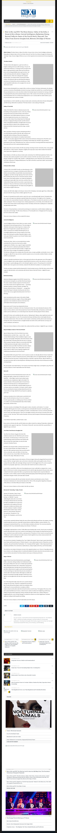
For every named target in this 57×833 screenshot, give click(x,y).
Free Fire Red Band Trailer (13, 733)
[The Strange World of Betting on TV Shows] (28, 804)
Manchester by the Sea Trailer (14, 736)
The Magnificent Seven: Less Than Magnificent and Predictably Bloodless (28, 689)
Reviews (51, 42)
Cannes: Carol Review (28, 3)
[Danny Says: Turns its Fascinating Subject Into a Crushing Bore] (45, 635)
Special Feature (11, 788)
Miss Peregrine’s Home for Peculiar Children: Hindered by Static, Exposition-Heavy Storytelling (31, 683)
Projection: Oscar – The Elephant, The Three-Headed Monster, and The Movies (25, 827)
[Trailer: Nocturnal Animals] (28, 714)
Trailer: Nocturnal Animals (14, 730)
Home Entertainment (45, 42)
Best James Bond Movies (13, 821)
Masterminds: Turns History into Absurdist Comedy (23, 675)
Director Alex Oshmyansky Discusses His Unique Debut (20, 824)
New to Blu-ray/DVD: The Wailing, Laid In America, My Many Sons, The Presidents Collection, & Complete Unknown (11, 644)
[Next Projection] (28, 13)
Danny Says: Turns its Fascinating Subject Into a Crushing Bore (45, 643)
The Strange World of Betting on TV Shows (18, 818)
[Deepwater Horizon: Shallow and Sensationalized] (28, 635)
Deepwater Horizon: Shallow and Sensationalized (29, 642)
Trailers (9, 696)
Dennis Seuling (8, 42)
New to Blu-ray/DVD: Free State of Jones (16, 786)
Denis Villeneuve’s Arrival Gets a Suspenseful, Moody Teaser (21, 739)
